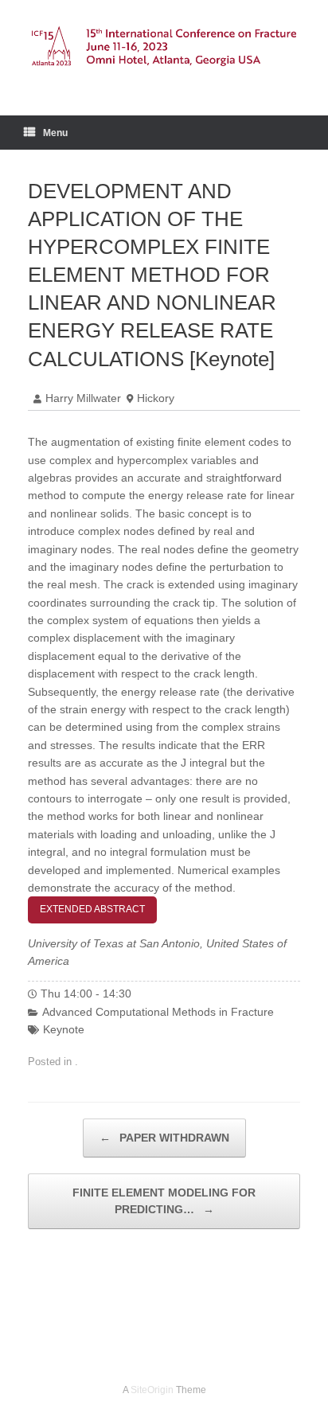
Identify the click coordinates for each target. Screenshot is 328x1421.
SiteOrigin (152, 1390)
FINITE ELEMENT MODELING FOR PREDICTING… (164, 1201)
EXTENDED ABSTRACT (92, 909)
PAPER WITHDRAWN (164, 1137)
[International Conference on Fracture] (164, 46)
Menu (55, 133)
